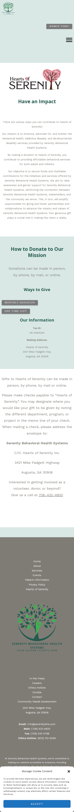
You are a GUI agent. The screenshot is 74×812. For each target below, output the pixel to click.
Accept (37, 803)
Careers (37, 683)
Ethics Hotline (37, 687)
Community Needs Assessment (37, 701)
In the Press (37, 678)
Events (37, 575)
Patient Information (37, 579)
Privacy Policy (37, 584)
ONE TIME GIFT (16, 311)
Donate (37, 692)
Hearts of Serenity (37, 589)
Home (37, 561)
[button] (69, 771)
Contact (37, 696)
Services (37, 570)
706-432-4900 (51, 495)
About (37, 566)
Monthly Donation (20, 302)
